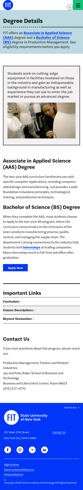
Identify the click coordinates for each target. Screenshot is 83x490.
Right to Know (11, 464)
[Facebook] (7, 449)
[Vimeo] (32, 449)
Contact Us (58, 432)
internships (31, 247)
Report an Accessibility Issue (19, 469)
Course (18, 310)
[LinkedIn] (44, 449)
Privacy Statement (13, 474)
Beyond (17, 318)
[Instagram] (20, 449)
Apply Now (15, 268)
